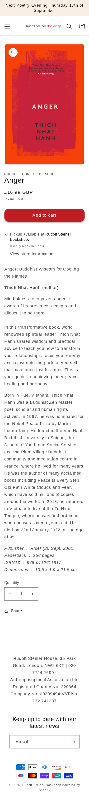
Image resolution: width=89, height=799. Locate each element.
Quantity (11, 583)
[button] (7, 26)
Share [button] (16, 611)
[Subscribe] (73, 741)
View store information (31, 254)
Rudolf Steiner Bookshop (41, 785)
